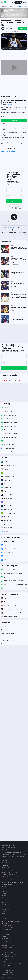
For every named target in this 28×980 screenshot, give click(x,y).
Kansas (4, 911)
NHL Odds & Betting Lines (8, 862)
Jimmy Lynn (8, 28)
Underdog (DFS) (8, 494)
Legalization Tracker (7, 884)
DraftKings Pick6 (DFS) (9, 513)
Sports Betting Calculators (12, 537)
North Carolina (5, 913)
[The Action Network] (5, 2)
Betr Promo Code (6, 965)
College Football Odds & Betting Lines (11, 852)
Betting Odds (7, 559)
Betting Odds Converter (10, 548)
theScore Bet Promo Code (8, 950)
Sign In (24, 2)
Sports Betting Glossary (10, 577)
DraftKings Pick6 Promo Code (9, 959)
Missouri (4, 916)
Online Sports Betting (9, 408)
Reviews (4, 458)
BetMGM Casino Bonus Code (8, 633)
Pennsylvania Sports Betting (11, 422)
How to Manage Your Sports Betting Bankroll (15, 588)
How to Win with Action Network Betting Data (15, 584)
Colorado (4, 895)
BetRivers (6, 491)
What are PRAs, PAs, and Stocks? (12, 612)
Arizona (4, 893)
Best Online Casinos (6, 626)
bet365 (5, 461)
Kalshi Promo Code (6, 936)
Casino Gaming (7, 622)
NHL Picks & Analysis (7, 879)
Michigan (4, 904)
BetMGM (6, 469)
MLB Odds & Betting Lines (8, 860)
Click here (9, 104)
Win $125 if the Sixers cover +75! (8, 151)
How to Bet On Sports (9, 566)
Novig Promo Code (6, 938)
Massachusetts (5, 909)
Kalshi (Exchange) (8, 487)
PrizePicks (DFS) (8, 498)
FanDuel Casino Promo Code (8, 640)
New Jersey (5, 898)
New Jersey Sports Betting (10, 433)
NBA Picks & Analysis (7, 870)
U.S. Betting (5, 404)
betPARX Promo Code (7, 952)
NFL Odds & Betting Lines (8, 847)
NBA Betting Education (10, 594)
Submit (14, 201)
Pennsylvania (5, 900)
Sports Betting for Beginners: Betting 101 (14, 573)
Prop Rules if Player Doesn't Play (12, 616)
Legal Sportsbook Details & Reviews (13, 569)
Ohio (3, 907)
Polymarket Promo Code (8, 932)
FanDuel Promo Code (7, 947)
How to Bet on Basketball (10, 605)
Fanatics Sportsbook (9, 465)
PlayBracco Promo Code (8, 970)
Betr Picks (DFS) (8, 509)
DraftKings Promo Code (8, 945)
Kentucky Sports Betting (10, 444)
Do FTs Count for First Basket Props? (13, 609)
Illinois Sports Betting (9, 418)
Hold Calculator (7, 556)
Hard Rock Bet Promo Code (9, 954)
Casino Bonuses (5, 629)
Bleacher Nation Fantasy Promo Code (11, 963)
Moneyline (6, 601)
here (2, 139)
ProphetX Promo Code (7, 943)
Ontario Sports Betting (9, 451)
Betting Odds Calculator (10, 541)
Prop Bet (6, 598)
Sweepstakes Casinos (6, 643)
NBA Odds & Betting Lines (8, 849)
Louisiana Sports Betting (10, 415)
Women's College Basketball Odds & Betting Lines (13, 857)
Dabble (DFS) (7, 502)
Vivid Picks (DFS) (8, 520)
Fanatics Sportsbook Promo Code (10, 925)
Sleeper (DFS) (7, 505)
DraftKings (6, 472)
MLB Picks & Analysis (7, 876)
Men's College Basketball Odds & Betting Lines (13, 854)
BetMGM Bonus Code (7, 927)
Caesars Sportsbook (9, 476)
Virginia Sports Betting (9, 429)
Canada (4, 918)
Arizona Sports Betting (9, 440)
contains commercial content (11, 227)
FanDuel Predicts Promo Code (9, 934)
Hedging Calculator (8, 552)
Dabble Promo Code (7, 961)
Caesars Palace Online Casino (8, 636)
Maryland (4, 891)
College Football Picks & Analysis (10, 872)
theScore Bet (7, 480)
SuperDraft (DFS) (8, 527)
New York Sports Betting (10, 411)
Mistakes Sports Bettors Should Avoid (13, 580)
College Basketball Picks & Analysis (11, 874)
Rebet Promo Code (7, 968)
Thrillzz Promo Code (7, 972)
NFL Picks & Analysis (7, 867)
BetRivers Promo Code (7, 956)
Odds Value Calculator (9, 545)
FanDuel (6, 531)
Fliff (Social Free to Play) (10, 483)
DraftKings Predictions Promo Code (11, 941)
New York (4, 886)
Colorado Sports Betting (10, 426)
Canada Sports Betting (9, 448)
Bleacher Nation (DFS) (9, 516)
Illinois (3, 902)
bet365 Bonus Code (7, 929)
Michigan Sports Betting (10, 437)
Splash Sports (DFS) (9, 524)
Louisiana (4, 889)
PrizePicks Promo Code (8, 974)
